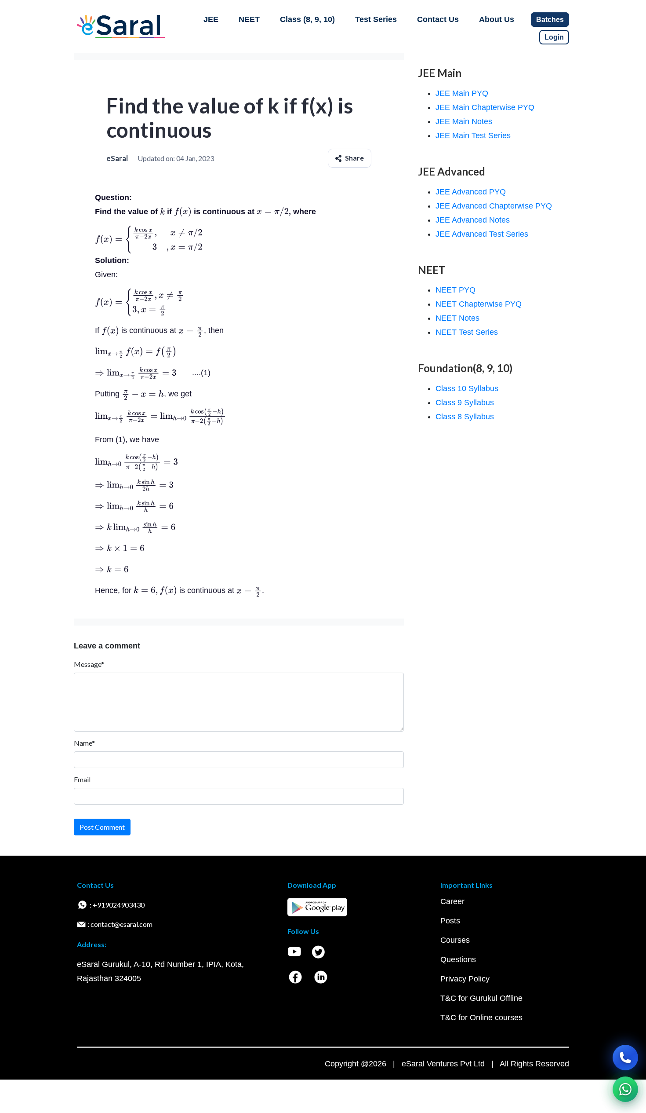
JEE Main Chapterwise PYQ (485, 107)
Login (554, 37)
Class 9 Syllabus (465, 402)
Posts (450, 920)
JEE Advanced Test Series (482, 234)
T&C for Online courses (481, 1017)
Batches (550, 19)
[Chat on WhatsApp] (625, 1089)
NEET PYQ (455, 290)
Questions (458, 959)
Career (452, 901)
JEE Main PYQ (462, 93)
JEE (210, 19)
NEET (249, 19)
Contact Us (438, 19)
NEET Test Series (467, 332)
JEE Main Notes (464, 121)
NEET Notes (457, 318)
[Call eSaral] (625, 1057)
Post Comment (102, 827)
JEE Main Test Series (473, 135)
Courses (455, 940)
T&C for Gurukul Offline (481, 998)
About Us (496, 19)
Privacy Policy (465, 978)
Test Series (376, 19)
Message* (89, 664)
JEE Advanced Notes (473, 220)
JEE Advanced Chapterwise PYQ (494, 205)
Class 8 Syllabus (465, 416)
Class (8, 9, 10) (307, 19)
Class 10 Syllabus (467, 388)
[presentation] (162, 211)
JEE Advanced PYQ (471, 191)
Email (82, 779)
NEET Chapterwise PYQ (479, 304)
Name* (84, 743)
